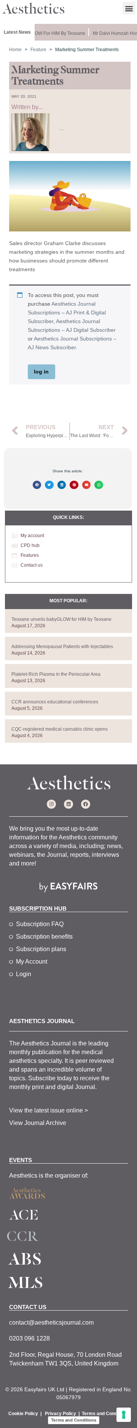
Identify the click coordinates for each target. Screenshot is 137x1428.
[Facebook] (85, 804)
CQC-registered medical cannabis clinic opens (59, 729)
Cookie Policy (23, 1413)
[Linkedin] (68, 804)
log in (41, 372)
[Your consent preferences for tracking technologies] (123, 1415)
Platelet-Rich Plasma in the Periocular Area (55, 674)
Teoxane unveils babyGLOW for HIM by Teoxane (61, 619)
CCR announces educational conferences (54, 702)
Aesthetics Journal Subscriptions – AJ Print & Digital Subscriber (67, 312)
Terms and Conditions (105, 1413)
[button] (129, 8)
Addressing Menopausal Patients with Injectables (62, 646)
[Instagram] (51, 804)
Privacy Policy (60, 1413)
